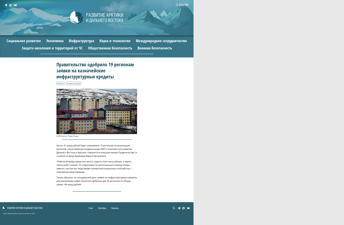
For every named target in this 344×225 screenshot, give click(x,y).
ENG (181, 5)
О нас (91, 208)
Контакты (115, 208)
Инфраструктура (73, 83)
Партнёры (102, 208)
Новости (60, 83)
